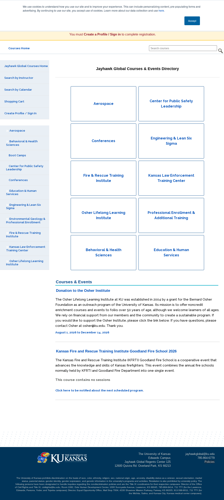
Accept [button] (192, 21)
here (161, 10)
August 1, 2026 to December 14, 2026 (82, 332)
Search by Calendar (18, 89)
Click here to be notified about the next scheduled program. (99, 390)
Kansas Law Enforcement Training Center (25, 248)
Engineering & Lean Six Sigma (23, 206)
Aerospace (17, 130)
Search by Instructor (18, 77)
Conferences (18, 180)
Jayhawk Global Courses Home (26, 66)
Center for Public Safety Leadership (24, 167)
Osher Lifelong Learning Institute (24, 262)
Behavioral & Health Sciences (22, 143)
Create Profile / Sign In (20, 113)
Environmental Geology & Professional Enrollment (25, 220)
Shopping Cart (14, 101)
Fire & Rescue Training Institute (23, 234)
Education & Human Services (21, 192)
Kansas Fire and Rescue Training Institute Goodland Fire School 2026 (116, 351)
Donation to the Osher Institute (83, 291)
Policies (210, 461)
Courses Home (19, 48)
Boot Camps (17, 155)
